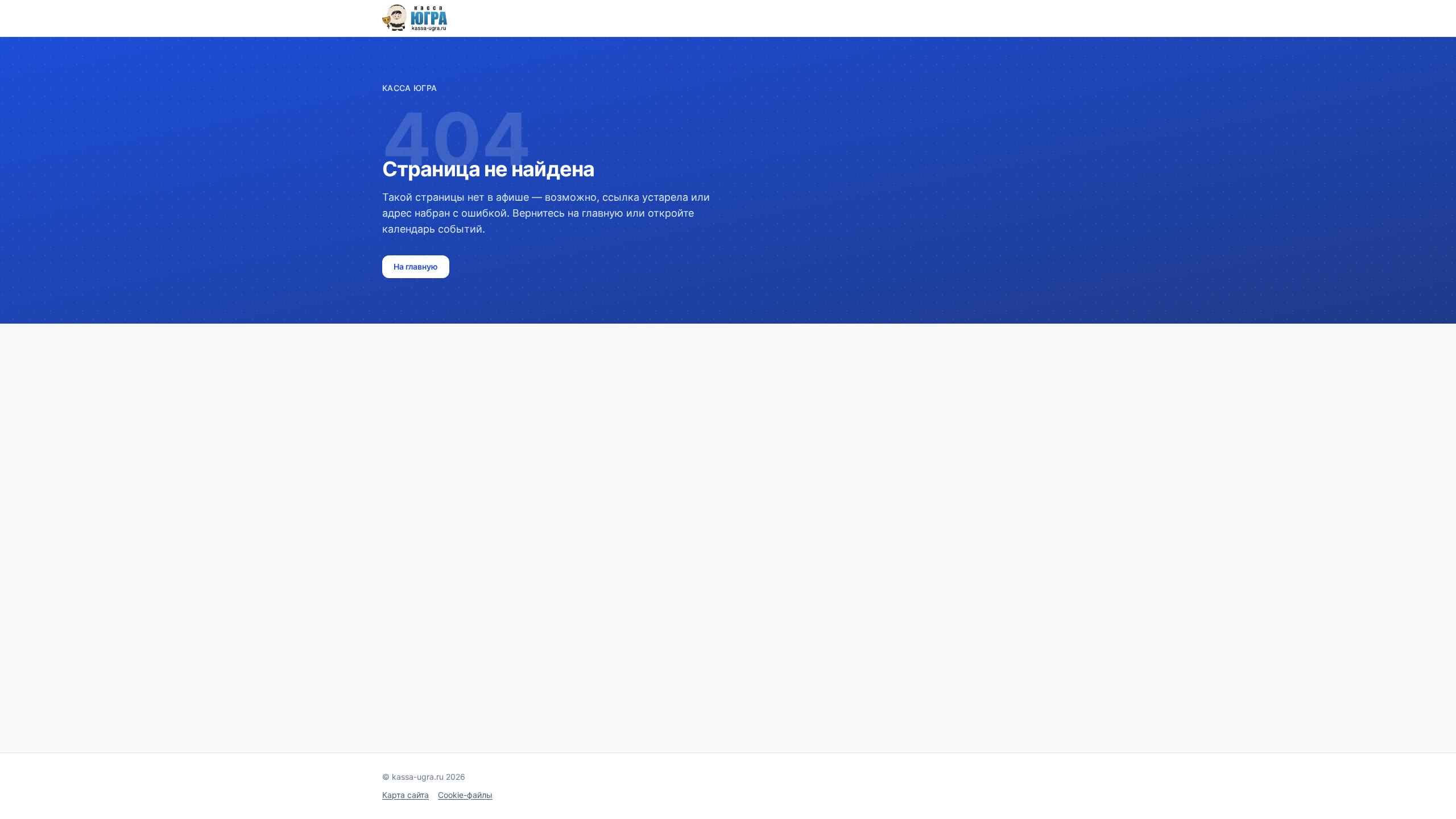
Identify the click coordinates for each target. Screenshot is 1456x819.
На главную (416, 266)
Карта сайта (405, 795)
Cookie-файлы (465, 795)
